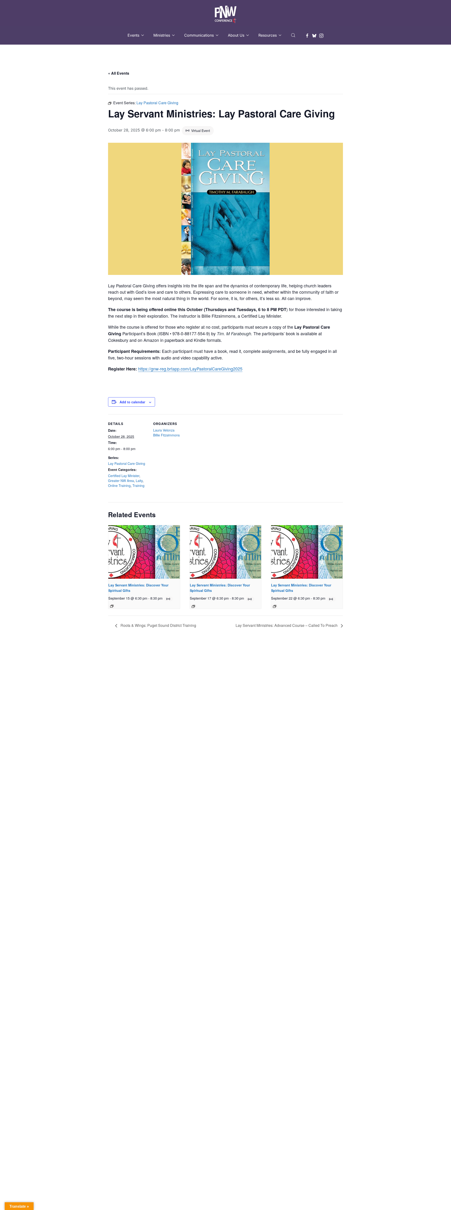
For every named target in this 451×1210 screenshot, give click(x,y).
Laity (139, 480)
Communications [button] (199, 35)
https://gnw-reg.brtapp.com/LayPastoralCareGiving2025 (190, 369)
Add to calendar (132, 402)
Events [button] (133, 35)
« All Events (118, 73)
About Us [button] (236, 35)
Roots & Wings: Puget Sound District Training (158, 625)
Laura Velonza (164, 430)
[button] (293, 35)
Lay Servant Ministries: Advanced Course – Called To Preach (287, 625)
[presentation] (144, 552)
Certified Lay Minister (123, 475)
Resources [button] (267, 35)
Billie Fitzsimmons (166, 435)
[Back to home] (225, 12)
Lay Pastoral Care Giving (126, 463)
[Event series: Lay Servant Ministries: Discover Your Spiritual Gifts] (111, 606)
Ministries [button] (161, 35)
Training (138, 485)
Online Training (119, 485)
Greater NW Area (121, 480)
